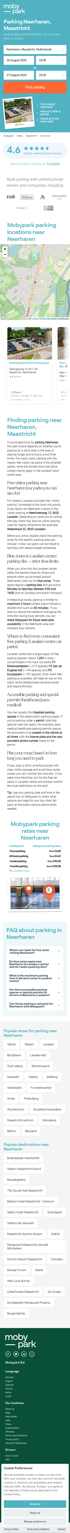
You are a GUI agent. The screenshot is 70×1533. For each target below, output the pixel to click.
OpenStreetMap (49, 318)
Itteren (11, 1044)
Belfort (11, 1131)
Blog (7, 1412)
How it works (11, 1455)
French (8, 1388)
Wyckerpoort (15, 1109)
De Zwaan (54, 1292)
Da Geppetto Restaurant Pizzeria (28, 1302)
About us (9, 1409)
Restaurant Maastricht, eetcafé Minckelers (27, 1246)
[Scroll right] (66, 366)
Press (8, 1424)
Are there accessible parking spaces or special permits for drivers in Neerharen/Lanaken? (29, 992)
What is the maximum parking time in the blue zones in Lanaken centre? (30, 978)
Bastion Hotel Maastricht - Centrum (30, 1201)
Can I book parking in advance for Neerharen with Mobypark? (31, 1005)
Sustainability (12, 1428)
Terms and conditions (16, 1435)
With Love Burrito (18, 1281)
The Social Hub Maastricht (24, 1190)
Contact (61, 1529)
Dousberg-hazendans (47, 1109)
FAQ (7, 1459)
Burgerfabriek (16, 1313)
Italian (8, 1392)
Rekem (29, 1044)
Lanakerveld (38, 1055)
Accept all (35, 1504)
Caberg (33, 1077)
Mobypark (8, 135)
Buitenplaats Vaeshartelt (23, 1158)
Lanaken (48, 1044)
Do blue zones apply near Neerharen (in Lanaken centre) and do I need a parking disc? (29, 964)
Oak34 (55, 1234)
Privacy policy (12, 1439)
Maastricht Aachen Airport (24, 1234)
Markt (39, 1270)
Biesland (30, 1131)
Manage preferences (35, 1521)
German (9, 1377)
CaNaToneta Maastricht (23, 1292)
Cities (19, 135)
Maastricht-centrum (20, 1120)
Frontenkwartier (41, 1087)
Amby (11, 1098)
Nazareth (13, 1077)
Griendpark (54, 1212)
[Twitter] (16, 1354)
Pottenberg (31, 1098)
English (9, 1381)
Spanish (9, 1385)
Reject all (35, 1512)
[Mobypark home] (14, 9)
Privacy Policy (11, 1529)
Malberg (52, 1077)
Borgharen (14, 1055)
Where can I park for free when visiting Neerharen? (29, 951)
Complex (57, 1259)
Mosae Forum (16, 1270)
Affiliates (9, 1431)
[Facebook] (8, 1354)
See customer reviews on (35, 164)
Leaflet (34, 318)
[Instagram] (31, 1354)
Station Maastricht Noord (24, 1169)
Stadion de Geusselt (20, 1223)
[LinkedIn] (24, 1354)
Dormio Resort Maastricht (24, 1259)
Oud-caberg (15, 1066)
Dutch (8, 1396)
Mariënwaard (40, 1066)
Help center (11, 1416)
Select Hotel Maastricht (22, 1212)
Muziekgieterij (16, 1179)
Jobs (7, 1420)
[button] (35, 282)
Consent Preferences (16, 1443)
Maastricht (31, 135)
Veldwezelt (14, 1087)
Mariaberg (49, 1120)
